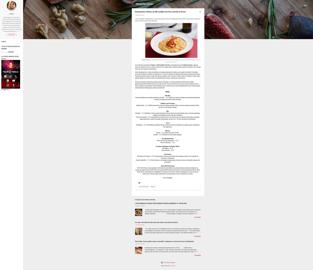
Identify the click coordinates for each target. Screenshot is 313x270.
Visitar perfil (11, 34)
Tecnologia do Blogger (169, 262)
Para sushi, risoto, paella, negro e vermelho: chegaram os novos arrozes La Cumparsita (164, 241)
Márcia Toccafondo (144, 4)
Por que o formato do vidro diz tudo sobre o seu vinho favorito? (156, 222)
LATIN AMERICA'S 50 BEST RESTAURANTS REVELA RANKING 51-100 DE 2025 (161, 203)
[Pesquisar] (203, 4)
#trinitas (153, 186)
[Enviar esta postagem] (139, 183)
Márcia (11, 14)
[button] (200, 12)
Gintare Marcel (172, 265)
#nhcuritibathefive (144, 186)
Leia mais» (197, 217)
